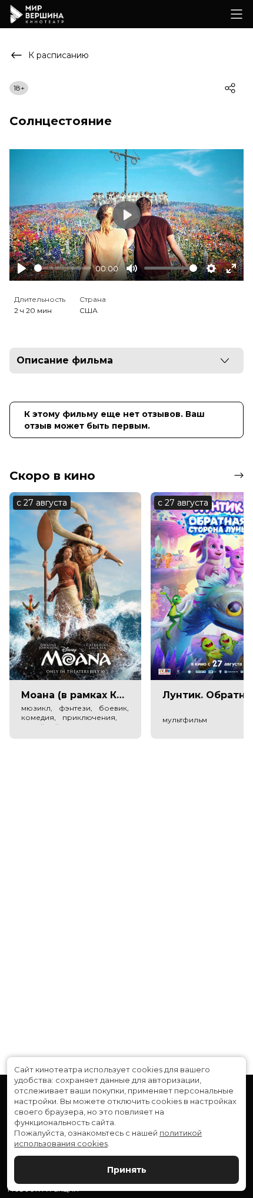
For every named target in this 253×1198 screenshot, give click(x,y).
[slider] (62, 268)
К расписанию (58, 55)
